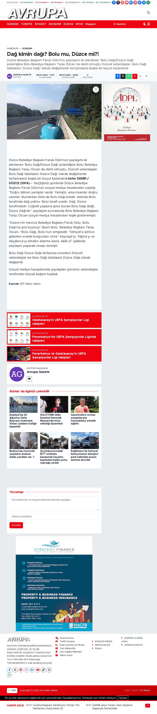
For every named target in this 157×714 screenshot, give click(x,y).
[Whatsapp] (9, 675)
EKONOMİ (55, 24)
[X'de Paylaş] (123, 76)
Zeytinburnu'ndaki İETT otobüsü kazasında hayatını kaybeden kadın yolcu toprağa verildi (53, 457)
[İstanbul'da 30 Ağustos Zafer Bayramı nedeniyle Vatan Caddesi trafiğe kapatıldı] (24, 404)
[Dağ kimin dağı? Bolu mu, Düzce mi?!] (54, 112)
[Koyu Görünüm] (145, 24)
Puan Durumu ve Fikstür (72, 645)
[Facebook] (9, 669)
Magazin (91, 24)
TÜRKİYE (26, 24)
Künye (98, 648)
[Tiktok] (43, 669)
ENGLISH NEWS (103, 641)
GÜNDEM (12, 24)
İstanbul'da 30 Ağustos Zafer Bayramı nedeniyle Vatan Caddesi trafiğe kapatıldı (23, 421)
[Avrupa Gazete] (37, 12)
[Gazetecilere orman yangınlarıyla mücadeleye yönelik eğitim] (85, 404)
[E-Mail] (29, 379)
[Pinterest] (20, 669)
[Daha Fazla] (134, 76)
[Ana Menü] (148, 24)
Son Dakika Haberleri (71, 652)
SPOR (79, 24)
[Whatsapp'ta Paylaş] (129, 76)
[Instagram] (26, 669)
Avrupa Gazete (38, 372)
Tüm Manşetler (68, 648)
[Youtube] (37, 669)
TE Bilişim (145, 690)
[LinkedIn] (32, 669)
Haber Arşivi (66, 655)
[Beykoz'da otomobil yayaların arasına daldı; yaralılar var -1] (24, 440)
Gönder (16, 525)
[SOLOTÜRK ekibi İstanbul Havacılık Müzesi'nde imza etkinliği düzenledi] (54, 404)
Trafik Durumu (67, 641)
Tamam (122, 698)
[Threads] (49, 669)
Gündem (27, 49)
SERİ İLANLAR (102, 645)
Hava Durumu (67, 638)
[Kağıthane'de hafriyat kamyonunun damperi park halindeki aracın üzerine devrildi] (85, 440)
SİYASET (40, 24)
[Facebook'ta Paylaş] (117, 76)
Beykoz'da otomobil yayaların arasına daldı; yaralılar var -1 (22, 454)
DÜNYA (68, 24)
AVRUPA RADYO (133, 645)
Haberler (12, 49)
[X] (15, 669)
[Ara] (148, 13)
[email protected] (42, 663)
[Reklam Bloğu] (54, 583)
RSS (13, 690)
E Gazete (120, 24)
